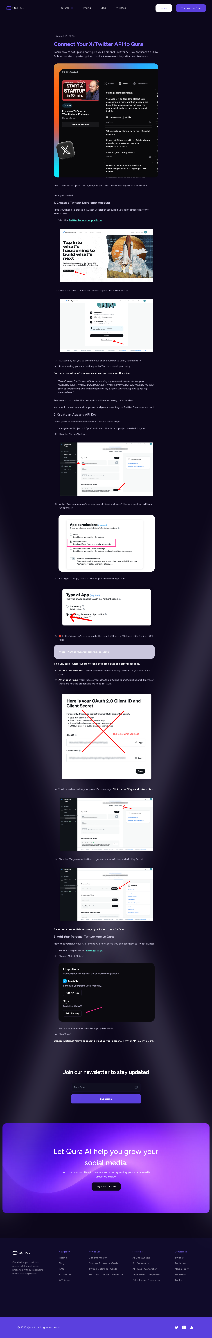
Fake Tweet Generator (146, 1280)
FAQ (61, 1268)
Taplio (178, 1280)
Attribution (65, 1274)
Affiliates (121, 7)
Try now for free (191, 8)
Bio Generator (141, 1263)
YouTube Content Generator (106, 1274)
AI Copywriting (141, 1257)
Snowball (180, 1274)
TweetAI (180, 1257)
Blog (103, 7)
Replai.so (180, 1263)
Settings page (94, 950)
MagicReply (182, 1268)
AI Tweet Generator (145, 1268)
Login (164, 8)
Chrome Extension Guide (103, 1263)
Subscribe (106, 1098)
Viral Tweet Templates (146, 1274)
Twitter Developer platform (85, 220)
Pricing (87, 7)
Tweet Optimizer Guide (103, 1268)
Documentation (98, 1257)
